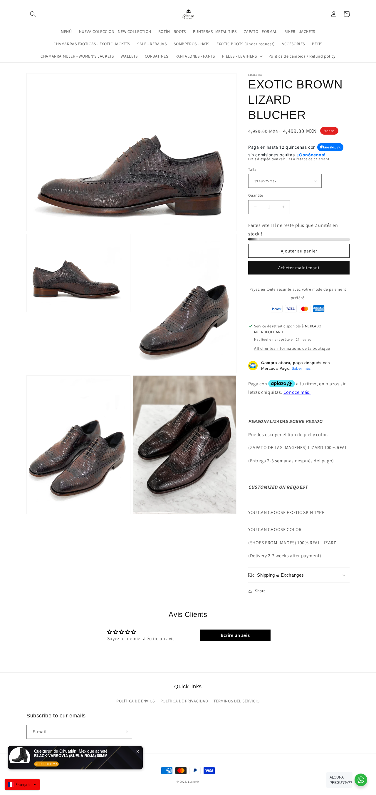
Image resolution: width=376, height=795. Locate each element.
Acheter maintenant (299, 267)
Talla (252, 169)
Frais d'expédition (263, 159)
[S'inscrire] (125, 732)
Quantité (255, 195)
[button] (32, 14)
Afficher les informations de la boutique (292, 348)
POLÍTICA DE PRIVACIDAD (184, 701)
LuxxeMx (193, 782)
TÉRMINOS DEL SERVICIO (237, 701)
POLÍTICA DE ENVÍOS (135, 701)
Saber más (301, 368)
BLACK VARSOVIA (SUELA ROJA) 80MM (71, 755)
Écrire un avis (235, 635)
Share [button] (260, 590)
